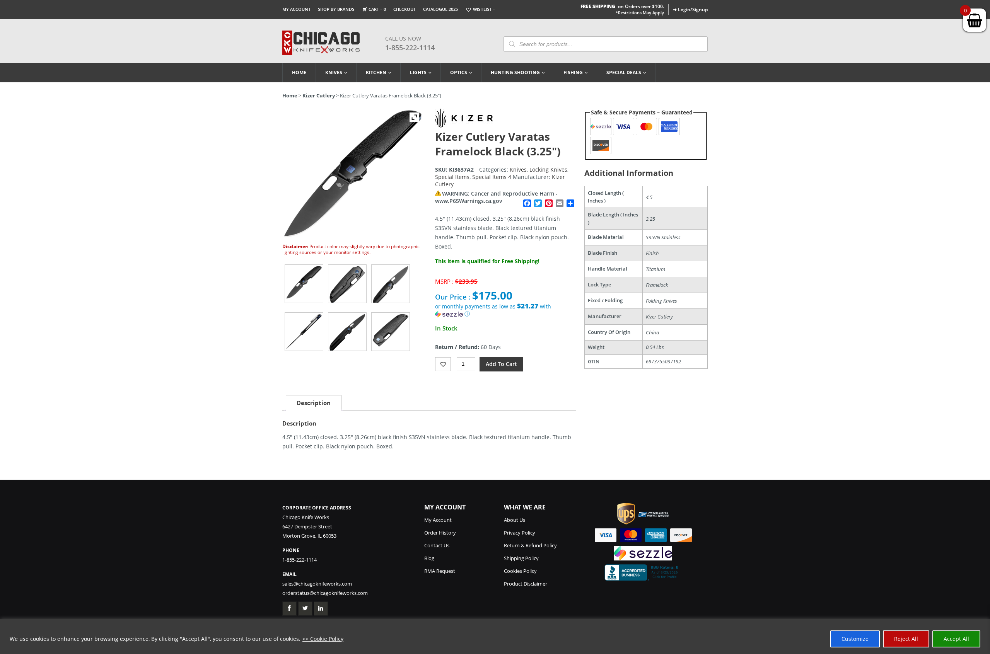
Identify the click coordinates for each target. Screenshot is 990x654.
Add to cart (501, 364)
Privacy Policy (519, 532)
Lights (418, 72)
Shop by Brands (336, 9)
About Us (514, 519)
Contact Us (436, 545)
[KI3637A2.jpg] (304, 283)
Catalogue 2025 (440, 9)
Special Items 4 (491, 177)
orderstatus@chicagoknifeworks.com (325, 592)
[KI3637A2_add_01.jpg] (347, 283)
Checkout (404, 9)
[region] (495, 636)
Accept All (956, 638)
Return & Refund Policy (530, 545)
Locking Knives (548, 169)
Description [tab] (314, 403)
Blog (429, 558)
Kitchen (376, 72)
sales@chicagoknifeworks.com (317, 583)
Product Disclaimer (525, 583)
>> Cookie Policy (322, 638)
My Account (296, 9)
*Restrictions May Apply (640, 12)
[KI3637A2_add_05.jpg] (390, 331)
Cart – (377, 9)
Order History (440, 532)
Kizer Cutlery (318, 95)
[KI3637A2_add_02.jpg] (390, 283)
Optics (458, 72)
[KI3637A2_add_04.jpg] (347, 331)
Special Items (452, 177)
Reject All (906, 638)
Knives (333, 72)
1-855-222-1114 (410, 47)
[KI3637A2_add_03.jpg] (304, 331)
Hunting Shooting (515, 72)
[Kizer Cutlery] (464, 125)
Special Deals (623, 72)
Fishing (573, 72)
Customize (855, 638)
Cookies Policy (520, 570)
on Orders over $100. (622, 6)
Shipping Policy (521, 558)
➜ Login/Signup (690, 9)
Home (299, 72)
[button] (505, 310)
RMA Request (439, 570)
